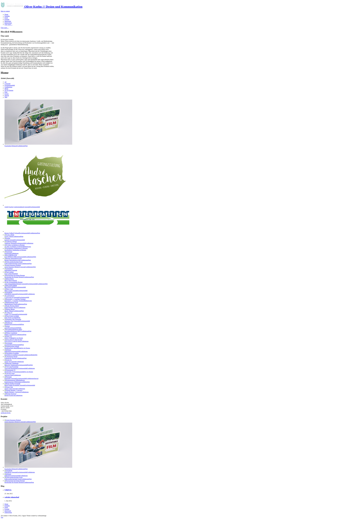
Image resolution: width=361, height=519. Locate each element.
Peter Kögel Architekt (12, 317)
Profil (6, 507)
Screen (7, 94)
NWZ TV (14, 338)
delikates (16, 351)
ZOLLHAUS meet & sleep (16, 341)
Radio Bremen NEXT (15, 307)
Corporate (7, 83)
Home (6, 504)
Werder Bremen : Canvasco (17, 392)
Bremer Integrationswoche (18, 260)
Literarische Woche (16, 358)
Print (6, 92)
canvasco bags (13, 375)
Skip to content (5, 11)
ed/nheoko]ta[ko (6, 413)
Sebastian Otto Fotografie (17, 321)
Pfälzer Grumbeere (15, 334)
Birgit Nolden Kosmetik (20, 385)
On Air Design (9, 90)
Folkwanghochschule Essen (18, 263)
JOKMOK (20, 294)
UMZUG (8, 490)
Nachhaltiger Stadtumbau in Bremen (15, 250)
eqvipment (14, 344)
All (5, 82)
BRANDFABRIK (15, 287)
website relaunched (12, 497)
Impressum (8, 511)
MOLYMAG (11, 280)
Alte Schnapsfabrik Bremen (26, 284)
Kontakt (7, 509)
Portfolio (7, 506)
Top (2, 517)
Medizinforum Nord (16, 304)
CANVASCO (17, 297)
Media (6, 89)
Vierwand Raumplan (20, 368)
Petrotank (21, 378)
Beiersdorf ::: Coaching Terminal (18, 301)
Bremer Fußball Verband (22, 233)
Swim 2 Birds (14, 236)
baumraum (12, 253)
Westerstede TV (19, 372)
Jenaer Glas (15, 388)
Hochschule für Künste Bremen (19, 277)
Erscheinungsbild (10, 85)
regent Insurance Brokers (20, 267)
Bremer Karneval (13, 395)
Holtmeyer (14, 324)
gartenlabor (11, 270)
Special (7, 95)
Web (6, 97)
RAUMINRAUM (20, 257)
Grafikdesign (8, 87)
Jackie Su (14, 361)
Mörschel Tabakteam (19, 365)
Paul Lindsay (11, 273)
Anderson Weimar (19, 243)
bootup (15, 240)
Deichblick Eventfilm (21, 355)
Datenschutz (8, 512)
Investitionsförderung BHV (18, 331)
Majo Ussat (16, 290)
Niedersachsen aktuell (17, 348)
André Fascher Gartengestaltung (22, 207)
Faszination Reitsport (16, 146)
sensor (13, 328)
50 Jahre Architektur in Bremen (18, 246)
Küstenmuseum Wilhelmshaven (17, 382)
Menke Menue (14, 311)
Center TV (16, 314)
